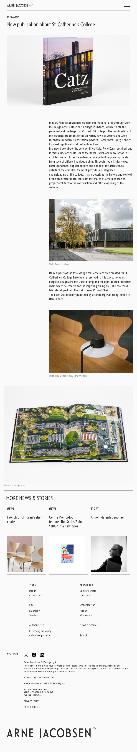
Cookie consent (33, 707)
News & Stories (89, 625)
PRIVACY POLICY (32, 701)
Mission (83, 611)
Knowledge (86, 585)
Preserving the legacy (40, 631)
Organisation (87, 605)
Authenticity (36, 625)
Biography (34, 611)
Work (32, 585)
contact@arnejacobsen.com (40, 677)
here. (61, 299)
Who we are (86, 615)
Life (31, 605)
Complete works (88, 591)
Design (32, 591)
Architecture (35, 595)
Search (84, 635)
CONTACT (12, 654)
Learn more (85, 595)
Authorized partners (39, 635)
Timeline (33, 615)
